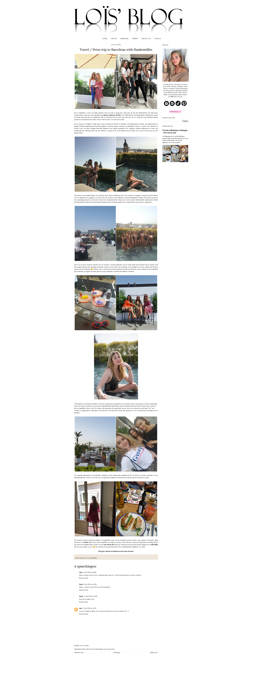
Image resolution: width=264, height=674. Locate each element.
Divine (86, 542)
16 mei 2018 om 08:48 (89, 572)
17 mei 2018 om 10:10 (89, 608)
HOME (105, 38)
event (88, 558)
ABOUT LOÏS (146, 38)
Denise (81, 596)
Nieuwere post (79, 652)
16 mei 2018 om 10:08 (90, 584)
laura (80, 608)
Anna (80, 572)
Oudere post (153, 652)
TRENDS (135, 38)
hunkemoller (94, 558)
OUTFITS (114, 38)
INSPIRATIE (124, 38)
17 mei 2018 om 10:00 (90, 596)
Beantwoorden (83, 578)
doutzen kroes (82, 558)
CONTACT (157, 38)
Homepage (116, 652)
